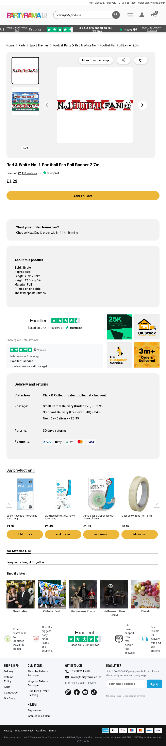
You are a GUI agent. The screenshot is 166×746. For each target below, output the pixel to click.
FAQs (7, 686)
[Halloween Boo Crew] (114, 594)
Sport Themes (39, 45)
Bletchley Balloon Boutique (38, 673)
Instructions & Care (39, 716)
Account (100, 2)
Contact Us (11, 692)
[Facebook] (77, 692)
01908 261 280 (127, 2)
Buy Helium (34, 710)
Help (90, 2)
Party (22, 45)
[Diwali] (145, 594)
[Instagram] (68, 692)
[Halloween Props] (83, 594)
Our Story (9, 698)
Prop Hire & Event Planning (38, 693)
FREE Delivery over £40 (16, 29)
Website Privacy (24, 730)
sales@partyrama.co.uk (151, 2)
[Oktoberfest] (52, 594)
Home (10, 45)
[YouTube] (85, 692)
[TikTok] (94, 692)
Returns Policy (8, 679)
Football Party (62, 45)
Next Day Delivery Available (152, 29)
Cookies (41, 730)
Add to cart (25, 534)
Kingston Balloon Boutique (38, 683)
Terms (52, 730)
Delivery (111, 2)
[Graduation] (20, 594)
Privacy (8, 730)
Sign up (154, 684)
